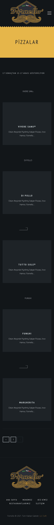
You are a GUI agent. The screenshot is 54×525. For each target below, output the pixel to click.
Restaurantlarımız (20, 503)
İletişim (40, 503)
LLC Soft (43, 516)
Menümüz (27, 500)
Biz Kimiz (43, 500)
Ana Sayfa (11, 500)
